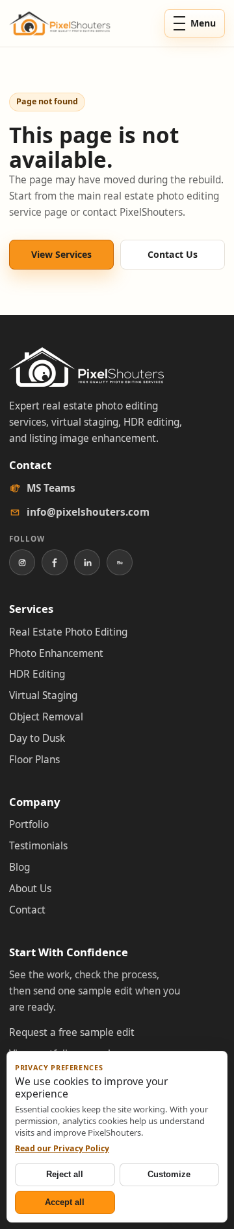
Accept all (64, 1202)
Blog (19, 867)
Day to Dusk (37, 738)
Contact (27, 910)
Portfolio (29, 824)
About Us (30, 888)
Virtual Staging (43, 695)
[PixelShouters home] (59, 23)
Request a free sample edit (72, 1032)
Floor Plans (34, 759)
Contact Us (173, 254)
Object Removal (46, 717)
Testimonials (38, 846)
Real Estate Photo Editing (68, 632)
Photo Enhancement (56, 653)
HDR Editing (37, 674)
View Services (61, 254)
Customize (169, 1174)
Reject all (64, 1174)
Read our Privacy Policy (62, 1148)
